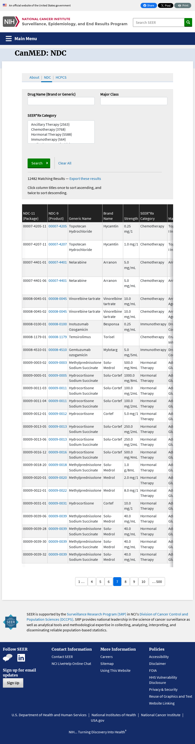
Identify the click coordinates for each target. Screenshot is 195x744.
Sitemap (107, 663)
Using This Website (115, 670)
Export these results (85, 178)
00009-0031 (58, 503)
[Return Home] (65, 21)
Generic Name (80, 218)
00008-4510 (58, 349)
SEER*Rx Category (42, 115)
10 (143, 581)
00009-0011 (58, 387)
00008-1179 (58, 336)
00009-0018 (58, 464)
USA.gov (97, 720)
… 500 (157, 581)
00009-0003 (58, 362)
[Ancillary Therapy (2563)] (61, 124)
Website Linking (162, 703)
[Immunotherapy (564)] (61, 139)
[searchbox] (103, 100)
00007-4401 (58, 262)
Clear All (64, 163)
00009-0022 (58, 490)
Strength (131, 218)
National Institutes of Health (114, 714)
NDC (47, 77)
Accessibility (159, 656)
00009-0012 (58, 413)
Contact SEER (62, 656)
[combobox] (133, 101)
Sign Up (13, 682)
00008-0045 (58, 298)
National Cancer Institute (160, 714)
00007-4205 (58, 226)
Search (37, 163)
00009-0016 (58, 452)
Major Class (109, 94)
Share (150, 6)
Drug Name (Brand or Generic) (52, 94)
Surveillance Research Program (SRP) (96, 614)
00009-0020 (58, 477)
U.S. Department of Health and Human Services (49, 714)
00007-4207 (58, 244)
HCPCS (61, 77)
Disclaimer (157, 663)
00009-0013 (58, 426)
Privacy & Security (163, 689)
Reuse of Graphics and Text (170, 696)
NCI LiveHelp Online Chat (71, 663)
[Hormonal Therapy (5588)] (61, 134)
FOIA (153, 670)
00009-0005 (58, 375)
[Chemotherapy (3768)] (61, 129)
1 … (81, 581)
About (34, 77)
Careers (106, 656)
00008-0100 (58, 324)
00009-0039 (58, 516)
